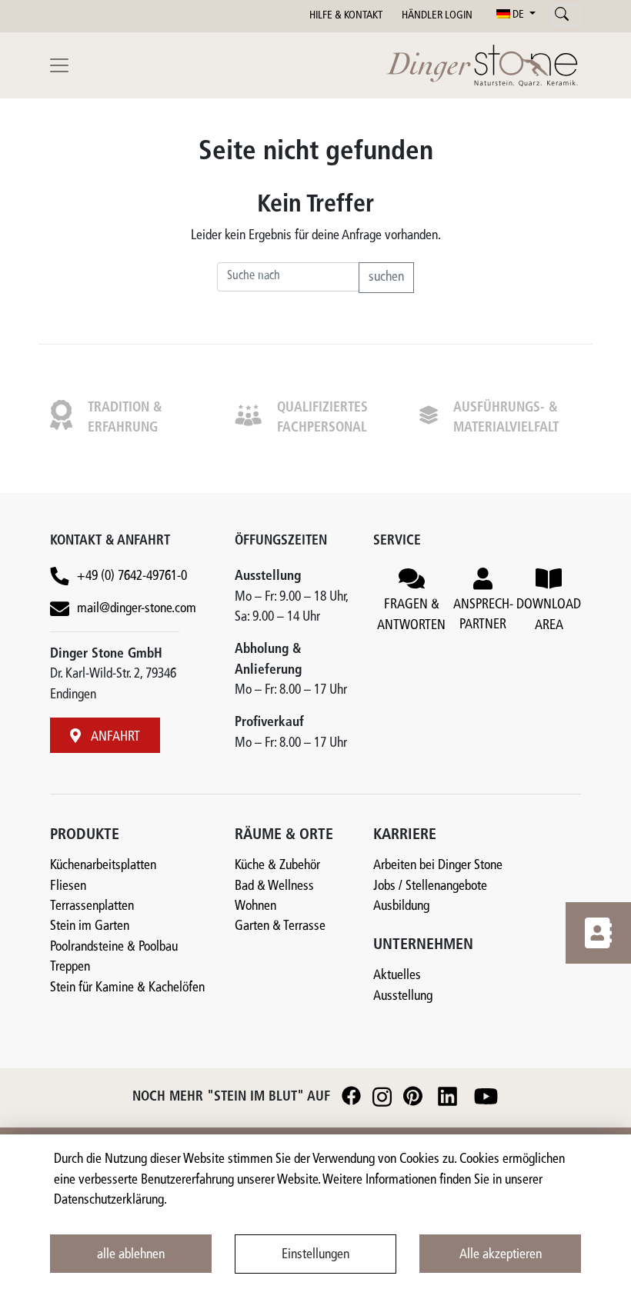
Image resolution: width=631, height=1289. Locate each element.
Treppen (70, 967)
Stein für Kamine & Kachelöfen (127, 987)
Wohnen (255, 906)
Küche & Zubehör (277, 865)
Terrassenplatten (92, 906)
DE (518, 15)
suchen (386, 277)
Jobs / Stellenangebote (430, 886)
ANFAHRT (114, 737)
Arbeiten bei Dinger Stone (437, 865)
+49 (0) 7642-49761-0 (132, 576)
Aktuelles (397, 975)
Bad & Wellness (274, 886)
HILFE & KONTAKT (345, 16)
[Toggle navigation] (59, 65)
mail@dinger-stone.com (136, 608)
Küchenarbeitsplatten (103, 865)
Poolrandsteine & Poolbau (114, 947)
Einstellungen (315, 1254)
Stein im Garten (89, 926)
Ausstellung (402, 996)
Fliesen (68, 886)
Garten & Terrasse (280, 926)
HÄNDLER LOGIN (437, 16)
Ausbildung (401, 906)
